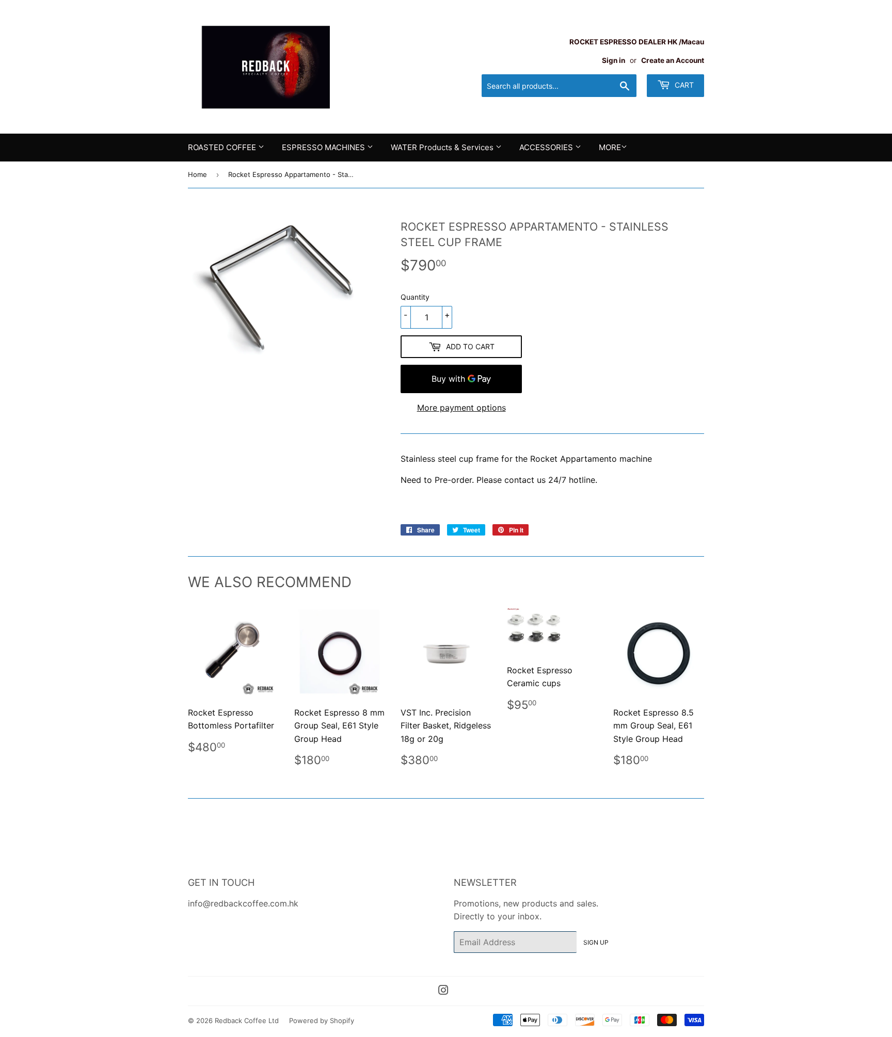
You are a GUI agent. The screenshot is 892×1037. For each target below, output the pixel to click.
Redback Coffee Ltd (247, 1020)
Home (197, 174)
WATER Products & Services (443, 147)
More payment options (461, 407)
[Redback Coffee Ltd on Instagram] (443, 991)
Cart (683, 84)
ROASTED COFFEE (223, 147)
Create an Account (672, 60)
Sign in (613, 60)
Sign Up (596, 942)
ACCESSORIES (547, 147)
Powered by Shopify (321, 1020)
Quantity (415, 297)
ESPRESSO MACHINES (324, 147)
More (610, 147)
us (541, 480)
